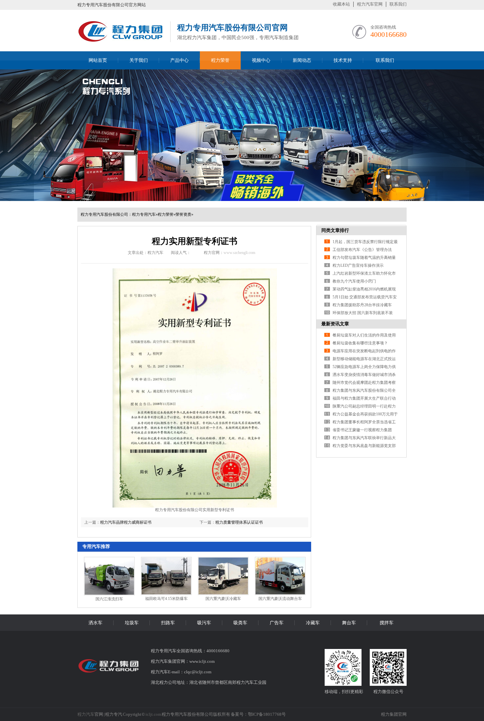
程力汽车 (85, 714)
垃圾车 (132, 622)
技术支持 (343, 60)
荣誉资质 (183, 214)
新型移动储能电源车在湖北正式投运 (364, 359)
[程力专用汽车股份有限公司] (120, 40)
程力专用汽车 (144, 214)
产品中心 (179, 60)
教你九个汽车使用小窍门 (354, 281)
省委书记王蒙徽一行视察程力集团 (362, 430)
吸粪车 (240, 622)
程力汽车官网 (370, 4)
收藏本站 (341, 4)
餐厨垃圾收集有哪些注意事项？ (360, 343)
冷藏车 (313, 622)
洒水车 (95, 622)
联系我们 (398, 4)
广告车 (276, 622)
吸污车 (204, 622)
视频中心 (261, 60)
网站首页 (98, 60)
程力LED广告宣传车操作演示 (358, 265)
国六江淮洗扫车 (109, 599)
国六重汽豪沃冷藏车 (223, 598)
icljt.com (153, 714)
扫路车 (168, 622)
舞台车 (349, 622)
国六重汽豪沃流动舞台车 (280, 598)
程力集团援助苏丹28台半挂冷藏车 (362, 305)
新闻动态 (302, 60)
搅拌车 (386, 622)
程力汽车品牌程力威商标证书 (125, 522)
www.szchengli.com (239, 252)
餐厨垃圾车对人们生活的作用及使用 (364, 335)
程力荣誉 (220, 60)
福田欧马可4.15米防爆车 (166, 598)
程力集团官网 (394, 714)
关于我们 (138, 60)
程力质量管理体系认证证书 (239, 522)
